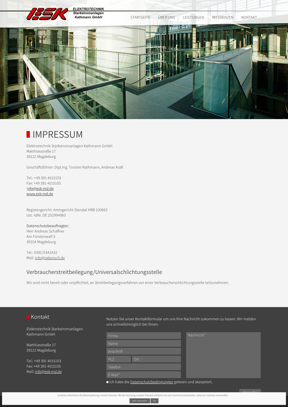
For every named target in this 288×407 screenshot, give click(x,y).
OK (154, 400)
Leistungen (193, 17)
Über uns (166, 17)
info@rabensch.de (50, 257)
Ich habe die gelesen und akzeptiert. (160, 381)
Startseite (140, 17)
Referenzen (223, 17)
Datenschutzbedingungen (151, 381)
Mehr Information (139, 400)
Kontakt (249, 17)
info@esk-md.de (48, 371)
